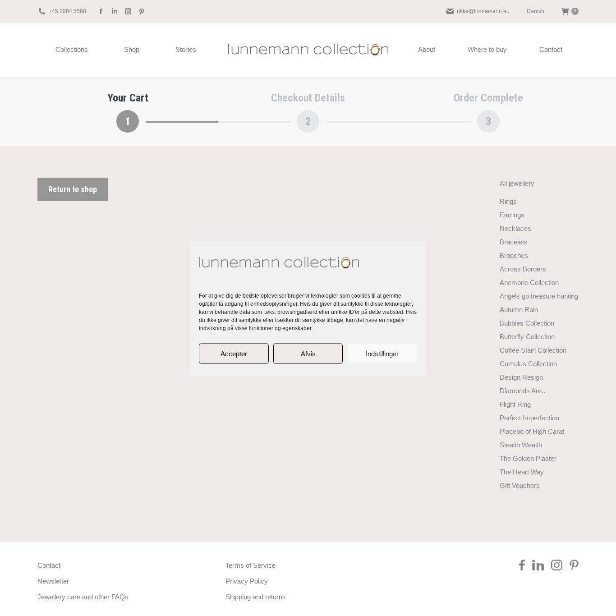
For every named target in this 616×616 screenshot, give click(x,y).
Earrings (512, 215)
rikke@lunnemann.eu (483, 11)
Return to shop (72, 189)
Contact (48, 565)
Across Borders (523, 269)
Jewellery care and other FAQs (83, 597)
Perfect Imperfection (529, 418)
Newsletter (53, 581)
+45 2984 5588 (67, 11)
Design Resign (521, 377)
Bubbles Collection (527, 323)
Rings (508, 201)
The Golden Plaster (528, 458)
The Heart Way (522, 472)
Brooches (514, 255)
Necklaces (515, 228)
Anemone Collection (529, 282)
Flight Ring (515, 404)
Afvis (308, 353)
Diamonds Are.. (522, 391)
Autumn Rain (519, 309)
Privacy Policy (246, 581)
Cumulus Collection (528, 364)
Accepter (234, 353)
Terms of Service (250, 565)
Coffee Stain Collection (533, 350)
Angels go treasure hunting (539, 296)
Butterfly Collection (527, 336)
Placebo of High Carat (532, 431)
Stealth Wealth (521, 445)
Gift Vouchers (520, 485)
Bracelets (514, 242)
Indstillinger (382, 353)
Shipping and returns (255, 597)
